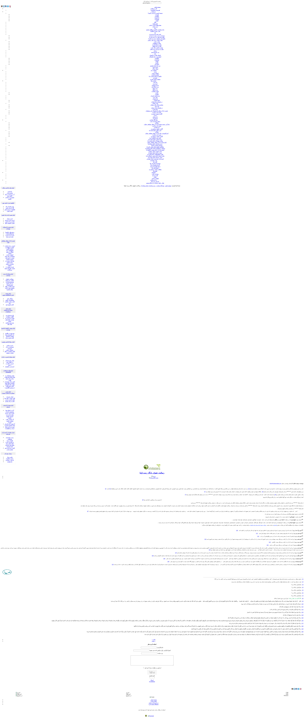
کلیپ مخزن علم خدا (9, 398)
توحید (155, 71)
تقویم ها (155, 171)
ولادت (156, 92)
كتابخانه (154, 172)
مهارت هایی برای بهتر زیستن (155, 40)
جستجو (145, 2)
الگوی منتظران (10, 316)
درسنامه (153, 11)
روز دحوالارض (155, 86)
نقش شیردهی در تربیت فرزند (156, 37)
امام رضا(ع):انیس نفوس (8, 342)
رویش (155, 50)
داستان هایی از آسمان (155, 55)
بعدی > (153, 641)
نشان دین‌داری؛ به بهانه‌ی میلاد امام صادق (9, 320)
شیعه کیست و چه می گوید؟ (155, 13)
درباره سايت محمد (153, 702)
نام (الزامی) (160, 647)
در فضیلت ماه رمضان (157, 108)
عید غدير (155, 82)
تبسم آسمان (10, 285)
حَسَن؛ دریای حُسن (10, 221)
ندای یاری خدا (9, 236)
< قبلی (153, 639)
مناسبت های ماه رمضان (156, 105)
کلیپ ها (155, 162)
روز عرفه (155, 88)
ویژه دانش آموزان (155, 95)
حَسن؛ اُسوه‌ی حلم (10, 223)
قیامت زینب (10, 440)
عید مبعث (155, 117)
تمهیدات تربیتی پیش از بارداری (157, 35)
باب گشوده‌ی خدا (9, 335)
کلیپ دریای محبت (9, 401)
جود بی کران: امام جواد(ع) (155, 153)
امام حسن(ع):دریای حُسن (8, 215)
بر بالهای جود (9, 362)
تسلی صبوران (9, 396)
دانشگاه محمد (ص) (153, 704)
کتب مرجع (155, 175)
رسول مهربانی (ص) (155, 121)
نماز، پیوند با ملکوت (155, 31)
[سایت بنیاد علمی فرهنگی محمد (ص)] (152, 469)
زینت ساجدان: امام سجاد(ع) (155, 144)
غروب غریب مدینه (9, 220)
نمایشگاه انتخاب (10, 233)
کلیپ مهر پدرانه (10, 338)
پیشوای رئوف (9, 350)
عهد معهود (155, 23)
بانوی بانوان (10, 211)
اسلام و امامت (155, 74)
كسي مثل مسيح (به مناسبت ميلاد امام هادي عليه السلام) (10, 383)
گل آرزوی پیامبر (10, 208)
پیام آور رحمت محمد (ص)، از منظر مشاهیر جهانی (157, 124)
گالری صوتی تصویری (156, 114)
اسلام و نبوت (155, 73)
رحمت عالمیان (10, 458)
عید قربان (155, 118)
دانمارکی (156, 64)
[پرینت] (153, 476)
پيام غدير (10, 191)
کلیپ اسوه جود (10, 304)
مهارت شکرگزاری (157, 44)
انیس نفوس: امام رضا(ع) (155, 151)
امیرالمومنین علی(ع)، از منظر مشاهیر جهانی (156, 133)
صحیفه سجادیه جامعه (156, 145)
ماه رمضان (155, 103)
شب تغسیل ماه (10, 206)
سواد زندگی (155, 68)
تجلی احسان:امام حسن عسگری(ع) (155, 156)
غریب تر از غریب (9, 235)
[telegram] (298, 689)
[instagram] (292, 689)
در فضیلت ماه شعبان (156, 102)
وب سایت (160, 653)
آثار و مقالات (153, 8)
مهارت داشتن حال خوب (157, 47)
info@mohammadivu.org (275, 483)
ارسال (152, 680)
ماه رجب (155, 97)
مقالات (157, 123)
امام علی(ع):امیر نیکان (8, 188)
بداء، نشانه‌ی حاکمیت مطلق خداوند (155, 29)
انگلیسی (157, 16)
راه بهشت (9, 461)
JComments (152, 681)
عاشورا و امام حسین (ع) (155, 76)
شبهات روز (154, 70)
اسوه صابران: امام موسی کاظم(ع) (155, 150)
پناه (155, 53)
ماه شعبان (155, 99)
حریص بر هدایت (10, 460)
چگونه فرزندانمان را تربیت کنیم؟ (156, 38)
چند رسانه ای (153, 160)
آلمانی (156, 20)
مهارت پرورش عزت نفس (157, 49)
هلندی (156, 62)
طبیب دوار (10, 457)
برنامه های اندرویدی (155, 166)
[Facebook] (296, 689)
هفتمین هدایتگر (10, 336)
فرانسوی (156, 17)
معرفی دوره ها (155, 181)
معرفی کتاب (155, 174)
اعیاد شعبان (157, 100)
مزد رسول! (10, 218)
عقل (155, 22)
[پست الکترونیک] (153, 477)
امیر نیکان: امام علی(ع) (155, 130)
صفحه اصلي (157, 7)
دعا (155, 28)
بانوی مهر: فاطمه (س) (155, 138)
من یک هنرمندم (155, 52)
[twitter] (294, 689)
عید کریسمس (155, 85)
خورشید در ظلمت (9, 333)
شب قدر (157, 106)
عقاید (155, 177)
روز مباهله (155, 89)
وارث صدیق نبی (10, 315)
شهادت (157, 94)
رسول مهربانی (8, 453)
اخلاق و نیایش (155, 178)
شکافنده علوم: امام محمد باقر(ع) (155, 147)
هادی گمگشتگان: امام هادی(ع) (155, 154)
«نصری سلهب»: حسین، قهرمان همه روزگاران (10, 268)
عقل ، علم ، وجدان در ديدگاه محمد (155, 183)
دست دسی (155, 67)
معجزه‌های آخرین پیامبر (155, 25)
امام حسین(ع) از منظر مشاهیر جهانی (156, 142)
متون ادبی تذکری (156, 112)
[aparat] (301, 689)
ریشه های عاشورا (9, 232)
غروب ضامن (9, 345)
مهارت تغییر (157, 41)
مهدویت (155, 77)
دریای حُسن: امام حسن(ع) (155, 139)
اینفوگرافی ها (155, 168)
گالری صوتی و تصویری (157, 129)
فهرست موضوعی (155, 10)
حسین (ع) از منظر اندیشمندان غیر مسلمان (157, 111)
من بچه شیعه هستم (155, 65)
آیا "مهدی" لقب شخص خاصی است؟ (10, 421)
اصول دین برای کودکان (155, 56)
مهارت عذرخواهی (156, 46)
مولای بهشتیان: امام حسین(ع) (155, 141)
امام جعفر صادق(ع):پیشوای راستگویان (8, 310)
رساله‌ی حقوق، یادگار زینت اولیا (152, 473)
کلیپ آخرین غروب (10, 399)
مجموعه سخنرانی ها (155, 163)
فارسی (157, 14)
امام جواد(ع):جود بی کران (8, 357)
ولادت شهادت (155, 91)
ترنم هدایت (157, 127)
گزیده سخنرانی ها (155, 165)
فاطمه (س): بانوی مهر (8, 203)
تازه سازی (152, 675)
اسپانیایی (156, 19)
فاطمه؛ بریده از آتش (9, 209)
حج (155, 32)
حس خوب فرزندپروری (155, 34)
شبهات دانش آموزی (155, 79)
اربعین (155, 115)
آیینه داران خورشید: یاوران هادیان (155, 159)
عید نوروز (155, 83)
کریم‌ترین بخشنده (9, 366)
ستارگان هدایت (154, 120)
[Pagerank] (151, 716)
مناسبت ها (153, 80)
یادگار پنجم (10, 298)
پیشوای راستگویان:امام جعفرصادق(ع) (155, 148)
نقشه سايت (154, 701)
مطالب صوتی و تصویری (155, 169)
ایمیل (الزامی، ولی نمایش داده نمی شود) (160, 650)
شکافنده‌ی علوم (10, 300)
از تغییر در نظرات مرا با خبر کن (153, 668)
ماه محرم (155, 109)
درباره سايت (153, 180)
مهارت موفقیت (157, 43)
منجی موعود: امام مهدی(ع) (155, 157)
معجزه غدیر (10, 193)
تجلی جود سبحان (9, 360)
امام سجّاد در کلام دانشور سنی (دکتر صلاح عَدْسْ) (9, 288)
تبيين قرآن (155, 26)
